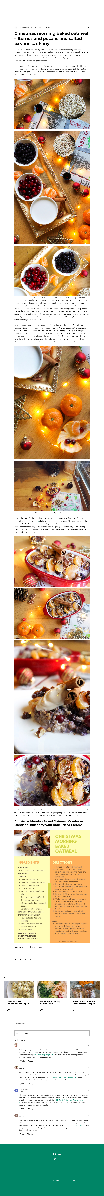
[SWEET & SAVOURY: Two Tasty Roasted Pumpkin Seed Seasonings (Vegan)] (85, 989)
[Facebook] (59, 1159)
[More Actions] (88, 1045)
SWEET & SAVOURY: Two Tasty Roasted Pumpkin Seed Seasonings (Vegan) (84, 1002)
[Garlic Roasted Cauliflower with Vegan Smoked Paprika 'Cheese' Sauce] (19, 989)
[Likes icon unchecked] (20, 1061)
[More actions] (88, 27)
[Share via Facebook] (15, 960)
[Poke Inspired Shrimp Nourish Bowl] (52, 989)
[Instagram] (55, 1159)
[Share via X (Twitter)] (20, 960)
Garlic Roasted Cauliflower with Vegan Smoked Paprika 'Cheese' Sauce (19, 1002)
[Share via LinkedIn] (25, 960)
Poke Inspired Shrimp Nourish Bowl (50, 1002)
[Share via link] (30, 960)
